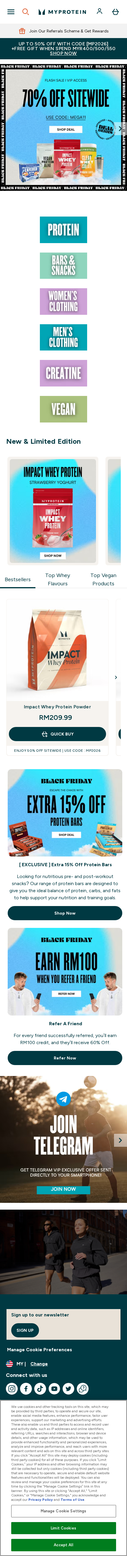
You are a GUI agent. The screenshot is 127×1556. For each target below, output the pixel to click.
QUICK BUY (62, 734)
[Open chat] (83, 1389)
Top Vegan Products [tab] (103, 579)
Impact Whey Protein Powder (57, 706)
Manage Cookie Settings (64, 1511)
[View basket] (115, 12)
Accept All (63, 1545)
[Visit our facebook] (26, 1389)
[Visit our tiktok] (40, 1389)
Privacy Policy (40, 1500)
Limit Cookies (63, 1528)
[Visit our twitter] (68, 1389)
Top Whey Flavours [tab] (57, 579)
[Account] (100, 12)
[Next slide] (120, 128)
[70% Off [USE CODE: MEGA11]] (63, 127)
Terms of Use (72, 1500)
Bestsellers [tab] (18, 579)
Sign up (25, 1330)
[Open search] (26, 12)
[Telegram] (63, 1139)
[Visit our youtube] (54, 1389)
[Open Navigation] (11, 12)
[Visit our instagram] (12, 1389)
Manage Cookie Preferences (39, 1349)
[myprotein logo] (62, 12)
